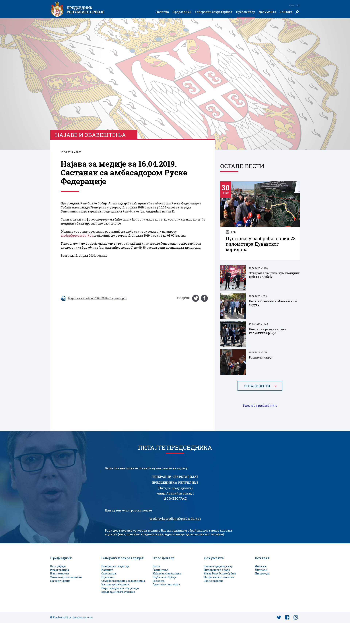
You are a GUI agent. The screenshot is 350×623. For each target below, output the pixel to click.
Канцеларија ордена (115, 584)
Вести (157, 566)
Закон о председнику (218, 566)
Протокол (107, 577)
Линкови (261, 570)
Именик (260, 566)
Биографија (58, 566)
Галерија (158, 580)
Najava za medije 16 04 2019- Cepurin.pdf (97, 298)
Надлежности (59, 573)
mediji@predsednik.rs (77, 235)
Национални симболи (219, 577)
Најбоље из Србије (165, 577)
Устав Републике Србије (220, 573)
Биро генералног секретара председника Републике (120, 589)
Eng (291, 5)
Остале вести (257, 386)
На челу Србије (60, 580)
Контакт (286, 12)
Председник (181, 12)
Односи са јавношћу (166, 584)
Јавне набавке (213, 580)
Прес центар (245, 12)
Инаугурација (59, 570)
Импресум (262, 573)
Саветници (108, 573)
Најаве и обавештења (167, 573)
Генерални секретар (115, 566)
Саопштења (160, 570)
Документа (267, 12)
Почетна (162, 12)
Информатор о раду (217, 570)
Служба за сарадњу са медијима (123, 580)
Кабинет (107, 570)
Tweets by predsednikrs (260, 406)
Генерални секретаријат (213, 12)
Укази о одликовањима (66, 577)
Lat (297, 5)
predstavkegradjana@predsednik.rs (175, 519)
